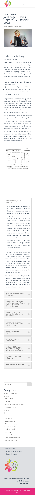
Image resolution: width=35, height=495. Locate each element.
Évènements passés (10, 416)
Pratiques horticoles (10, 427)
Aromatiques (9, 398)
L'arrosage (8, 432)
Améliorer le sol (10, 429)
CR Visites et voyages (11, 424)
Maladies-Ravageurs (11, 435)
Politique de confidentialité (13, 451)
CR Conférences (17, 26)
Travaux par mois (10, 407)
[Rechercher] (29, 384)
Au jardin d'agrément (10, 393)
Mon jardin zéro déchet (12, 438)
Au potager (7, 396)
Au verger (7, 410)
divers (5, 413)
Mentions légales (10, 448)
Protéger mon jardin (11, 440)
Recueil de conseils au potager (14, 404)
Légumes (8, 401)
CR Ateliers (8, 418)
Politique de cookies (11, 454)
